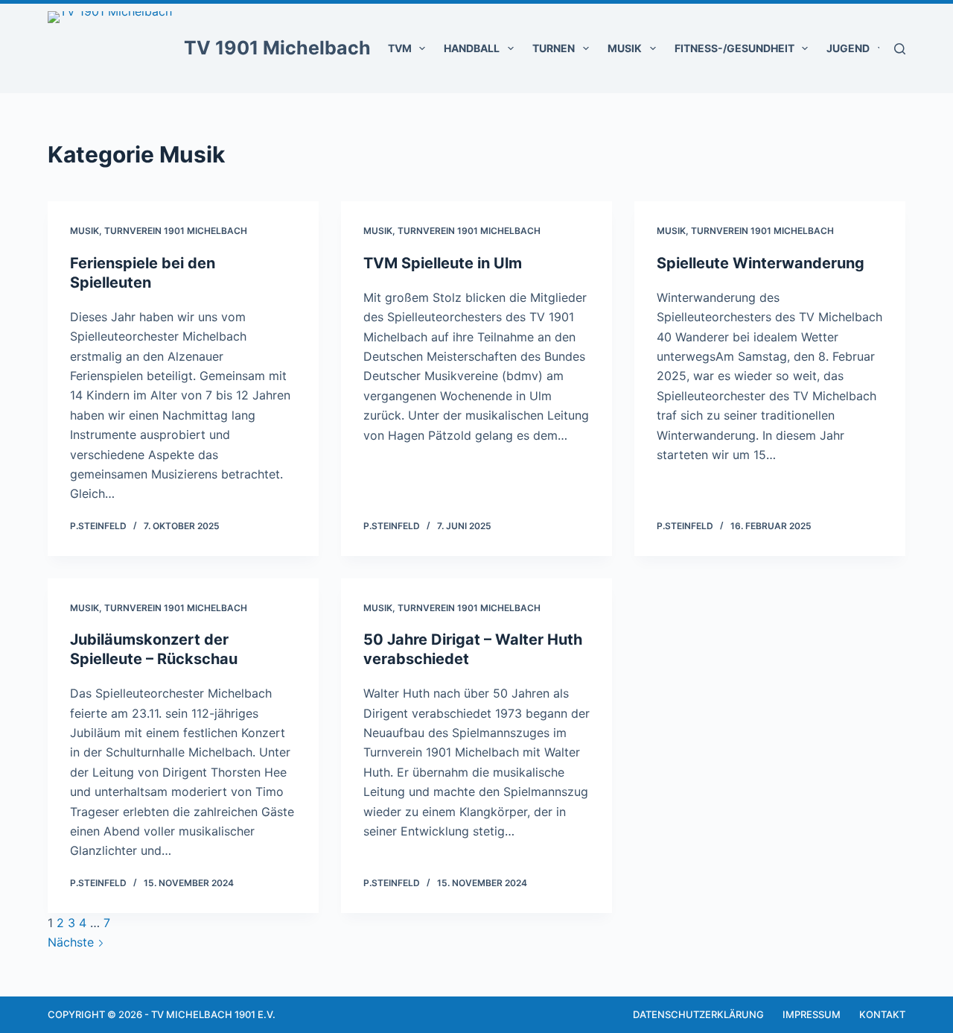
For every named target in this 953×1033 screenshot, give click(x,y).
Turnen (553, 48)
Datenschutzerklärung (698, 1014)
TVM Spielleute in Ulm (442, 263)
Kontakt (882, 1014)
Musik (625, 48)
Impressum (812, 1014)
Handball (472, 48)
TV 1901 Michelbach (277, 48)
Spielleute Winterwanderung (760, 263)
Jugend (848, 48)
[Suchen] (899, 48)
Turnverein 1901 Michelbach (175, 230)
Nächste (73, 942)
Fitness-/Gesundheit (734, 48)
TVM (400, 48)
